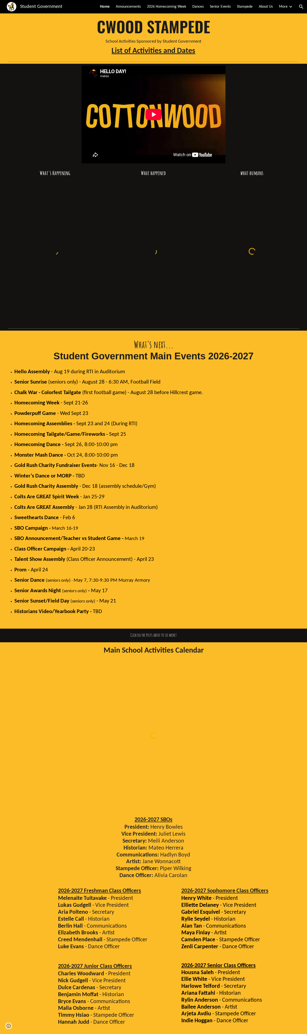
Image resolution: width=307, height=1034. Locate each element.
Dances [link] (198, 7)
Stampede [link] (245, 7)
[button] (301, 6)
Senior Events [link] (220, 7)
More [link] (283, 7)
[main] (153, 36)
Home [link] (105, 7)
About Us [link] (266, 7)
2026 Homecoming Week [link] (166, 7)
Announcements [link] (128, 7)
